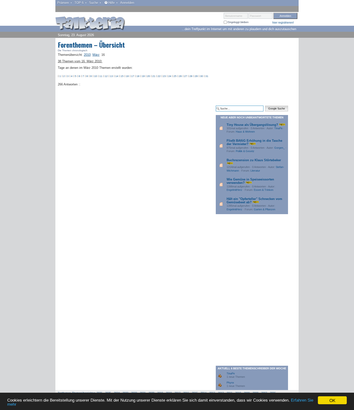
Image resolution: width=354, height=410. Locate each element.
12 (106, 76)
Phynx (230, 382)
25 (175, 76)
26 (180, 76)
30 (201, 76)
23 (164, 76)
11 (100, 76)
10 (95, 76)
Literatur (255, 170)
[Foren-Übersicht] (90, 24)
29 (196, 76)
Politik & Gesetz (245, 151)
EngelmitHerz (234, 189)
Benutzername (233, 15)
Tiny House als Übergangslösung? (252, 125)
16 (127, 76)
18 (138, 76)
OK (332, 400)
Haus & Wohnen (245, 131)
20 (148, 76)
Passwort (255, 15)
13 (111, 76)
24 (169, 76)
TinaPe (278, 128)
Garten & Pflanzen (264, 209)
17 (132, 76)
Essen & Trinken (263, 189)
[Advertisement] (252, 72)
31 (206, 76)
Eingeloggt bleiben (238, 22)
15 (122, 76)
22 (159, 76)
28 (191, 76)
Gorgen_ (279, 147)
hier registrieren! (283, 22)
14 (116, 76)
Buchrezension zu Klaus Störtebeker (254, 160)
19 (143, 76)
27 (185, 76)
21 (153, 76)
